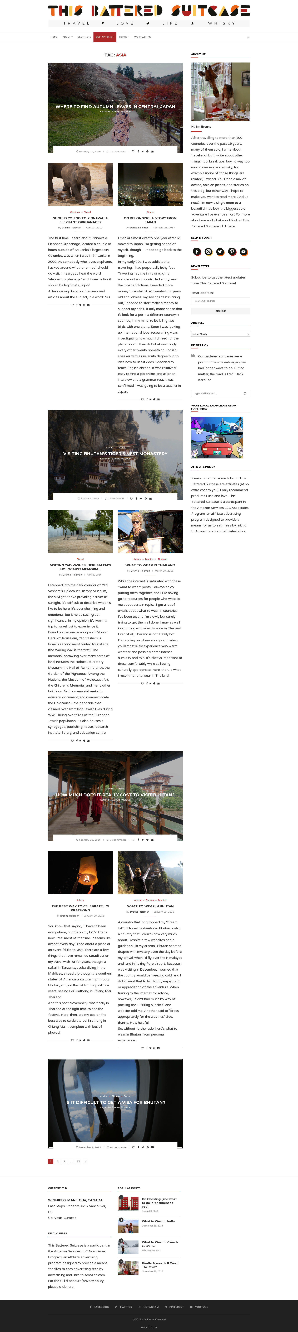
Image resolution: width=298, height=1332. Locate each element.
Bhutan (150, 900)
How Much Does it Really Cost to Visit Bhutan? (115, 794)
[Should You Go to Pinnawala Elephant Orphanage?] (80, 184)
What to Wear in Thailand (150, 565)
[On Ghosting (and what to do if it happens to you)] (128, 1204)
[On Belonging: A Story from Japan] (150, 184)
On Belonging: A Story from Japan (150, 220)
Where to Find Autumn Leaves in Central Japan (115, 106)
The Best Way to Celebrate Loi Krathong (80, 908)
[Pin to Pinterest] (147, 151)
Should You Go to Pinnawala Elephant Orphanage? (80, 220)
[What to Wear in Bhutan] (150, 872)
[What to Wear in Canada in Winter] (128, 1247)
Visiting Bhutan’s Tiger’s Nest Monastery (115, 453)
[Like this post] (133, 151)
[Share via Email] (152, 151)
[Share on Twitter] (143, 151)
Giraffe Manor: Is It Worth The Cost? (160, 1265)
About (66, 37)
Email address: (202, 293)
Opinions (75, 212)
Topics (123, 37)
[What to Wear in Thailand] (150, 531)
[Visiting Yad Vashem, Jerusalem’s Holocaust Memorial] (80, 531)
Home (54, 37)
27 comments (118, 151)
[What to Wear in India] (128, 1226)
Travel (121, 100)
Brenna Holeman (121, 111)
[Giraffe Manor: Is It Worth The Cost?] (128, 1268)
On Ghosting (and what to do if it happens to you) (159, 1203)
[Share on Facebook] (139, 151)
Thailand (162, 559)
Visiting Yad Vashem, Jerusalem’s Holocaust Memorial (80, 567)
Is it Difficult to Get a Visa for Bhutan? (115, 1102)
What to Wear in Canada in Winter (160, 1244)
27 (78, 1161)
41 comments (118, 1147)
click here (227, 226)
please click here (60, 1287)
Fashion (149, 559)
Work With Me (142, 37)
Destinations (104, 37)
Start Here (84, 37)
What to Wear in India (158, 1221)
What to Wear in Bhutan (150, 906)
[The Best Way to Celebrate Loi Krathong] (80, 872)
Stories (150, 212)
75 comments (118, 839)
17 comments (116, 498)
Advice (110, 100)
